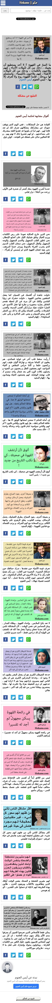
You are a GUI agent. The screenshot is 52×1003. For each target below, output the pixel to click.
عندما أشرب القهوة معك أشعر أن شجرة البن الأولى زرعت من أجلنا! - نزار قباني (26, 190)
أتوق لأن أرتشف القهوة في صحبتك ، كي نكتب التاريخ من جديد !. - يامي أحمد (26, 473)
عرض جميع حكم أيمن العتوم (26, 986)
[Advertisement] (26, 27)
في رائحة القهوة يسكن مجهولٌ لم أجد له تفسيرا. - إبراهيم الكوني (26, 734)
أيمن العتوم (25, 79)
